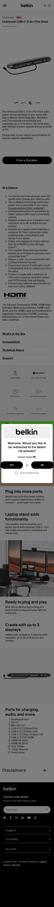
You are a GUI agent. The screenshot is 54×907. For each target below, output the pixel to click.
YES (12, 465)
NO (42, 465)
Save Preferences (29, 472)
